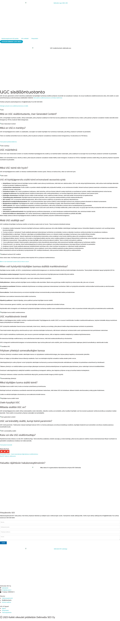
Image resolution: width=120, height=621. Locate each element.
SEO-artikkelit (25, 38)
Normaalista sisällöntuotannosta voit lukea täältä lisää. (48, 98)
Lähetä (3, 542)
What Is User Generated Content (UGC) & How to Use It (14, 261)
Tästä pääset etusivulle (6, 445)
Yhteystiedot (34, 38)
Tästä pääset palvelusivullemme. (8, 142)
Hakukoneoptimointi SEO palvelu (9, 38)
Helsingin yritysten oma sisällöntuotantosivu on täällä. (14, 106)
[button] (1, 451)
